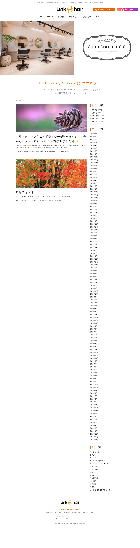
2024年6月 (93, 209)
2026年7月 (93, 136)
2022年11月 (94, 262)
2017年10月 (94, 411)
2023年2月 (93, 253)
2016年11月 (94, 437)
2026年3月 (93, 148)
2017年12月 (94, 405)
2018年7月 (93, 396)
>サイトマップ (61, 516)
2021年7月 (93, 303)
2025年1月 (93, 189)
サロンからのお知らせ (26, 151)
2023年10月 (94, 230)
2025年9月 (93, 166)
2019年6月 (93, 367)
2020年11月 (94, 320)
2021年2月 (93, 311)
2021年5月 (93, 306)
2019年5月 (93, 370)
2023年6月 (93, 241)
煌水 (91, 472)
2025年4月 (93, 180)
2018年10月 (94, 390)
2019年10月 (94, 358)
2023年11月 (94, 227)
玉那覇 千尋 (52, 151)
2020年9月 (93, 326)
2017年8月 (93, 416)
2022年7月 (93, 273)
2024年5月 (93, 212)
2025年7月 (93, 171)
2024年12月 (94, 192)
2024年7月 (93, 206)
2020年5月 (93, 338)
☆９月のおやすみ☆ (97, 110)
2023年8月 (93, 235)
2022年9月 (93, 268)
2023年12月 (94, 224)
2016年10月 (94, 440)
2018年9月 (93, 393)
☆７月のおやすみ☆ (97, 115)
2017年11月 (94, 408)
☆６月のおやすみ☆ (97, 118)
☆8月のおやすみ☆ (96, 113)
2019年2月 (93, 378)
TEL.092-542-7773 (70, 510)
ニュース (30, 200)
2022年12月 (94, 259)
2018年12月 (94, 384)
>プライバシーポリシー (64, 518)
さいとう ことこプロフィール (100, 490)
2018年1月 (93, 402)
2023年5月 (93, 244)
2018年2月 (93, 399)
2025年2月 (93, 186)
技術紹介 (93, 484)
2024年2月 (93, 218)
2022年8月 (93, 270)
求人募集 (93, 475)
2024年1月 (93, 221)
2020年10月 (94, 323)
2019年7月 (93, 364)
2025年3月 (93, 183)
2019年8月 (93, 361)
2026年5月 (93, 142)
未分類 (49, 200)
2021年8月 (93, 300)
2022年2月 (93, 285)
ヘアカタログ (94, 466)
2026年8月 (93, 133)
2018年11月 (94, 387)
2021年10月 (94, 294)
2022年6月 (93, 276)
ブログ (17, 151)
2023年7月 (93, 238)
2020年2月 (93, 346)
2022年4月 (93, 279)
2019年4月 (93, 373)
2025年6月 (93, 174)
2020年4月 (93, 341)
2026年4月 (93, 145)
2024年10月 (94, 198)
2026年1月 (93, 154)
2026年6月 (93, 139)
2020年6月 (93, 335)
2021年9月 (93, 297)
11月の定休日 (24, 192)
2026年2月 (93, 151)
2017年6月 (93, 419)
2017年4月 (93, 425)
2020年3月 (93, 343)
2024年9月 (93, 201)
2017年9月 (93, 413)
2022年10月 (94, 265)
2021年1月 (93, 314)
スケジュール (19, 200)
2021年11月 (94, 291)
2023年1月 (93, 256)
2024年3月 (93, 215)
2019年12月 (94, 352)
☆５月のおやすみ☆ (97, 121)
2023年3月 (93, 250)
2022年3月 (93, 282)
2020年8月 (93, 329)
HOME (19, 101)
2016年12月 (94, 434)
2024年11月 (94, 195)
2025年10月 (94, 163)
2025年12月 (94, 157)
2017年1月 (93, 431)
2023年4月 (93, 247)
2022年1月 (93, 288)
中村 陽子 (93, 481)
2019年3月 (93, 376)
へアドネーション (96, 469)
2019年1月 (93, 381)
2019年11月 (94, 355)
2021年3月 (93, 308)
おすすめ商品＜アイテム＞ (40, 151)
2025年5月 (93, 177)
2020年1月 (93, 349)
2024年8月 (93, 203)
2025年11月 (94, 160)
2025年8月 (93, 168)
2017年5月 (93, 422)
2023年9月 (93, 233)
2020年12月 (94, 317)
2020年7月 (93, 332)
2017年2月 (93, 428)
